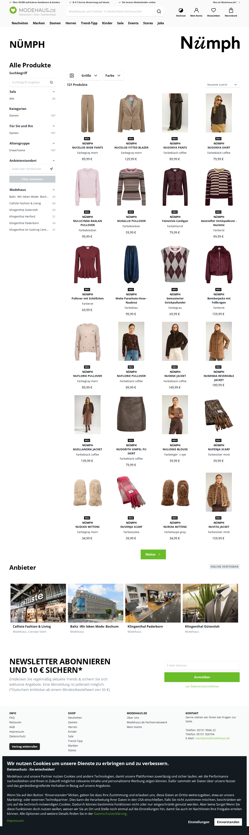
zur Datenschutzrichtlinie (202, 686)
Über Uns (133, 717)
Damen (72, 722)
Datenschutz (17, 736)
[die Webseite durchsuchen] (158, 11)
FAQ (12, 717)
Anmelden (202, 677)
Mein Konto (134, 727)
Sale (71, 736)
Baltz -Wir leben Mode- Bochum (94, 626)
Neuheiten (75, 717)
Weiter (151, 554)
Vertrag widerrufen (24, 746)
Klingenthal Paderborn (145, 626)
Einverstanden (228, 822)
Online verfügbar (224, 566)
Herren (72, 727)
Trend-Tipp (75, 741)
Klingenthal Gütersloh (202, 626)
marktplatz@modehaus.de (212, 738)
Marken (73, 745)
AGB (12, 727)
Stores (72, 750)
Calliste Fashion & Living (32, 626)
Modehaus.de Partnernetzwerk (147, 722)
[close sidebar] (72, 75)
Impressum (15, 820)
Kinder (72, 731)
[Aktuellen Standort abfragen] (51, 168)
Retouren (15, 722)
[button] (32, 133)
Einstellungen (199, 822)
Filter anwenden (32, 179)
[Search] (51, 82)
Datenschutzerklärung (110, 814)
